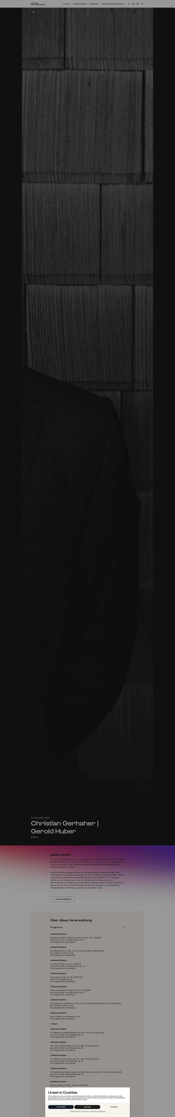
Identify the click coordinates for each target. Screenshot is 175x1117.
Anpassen (113, 1107)
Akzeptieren (60, 1107)
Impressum (85, 1111)
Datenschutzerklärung (97, 1111)
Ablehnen (87, 1107)
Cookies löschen (75, 1111)
